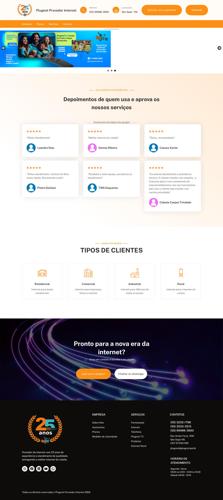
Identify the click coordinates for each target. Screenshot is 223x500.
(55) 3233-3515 (180, 426)
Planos (96, 431)
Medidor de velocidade (104, 436)
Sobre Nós (98, 422)
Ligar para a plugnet (93, 373)
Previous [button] (4, 48)
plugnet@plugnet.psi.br (183, 448)
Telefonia (136, 431)
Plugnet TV (137, 436)
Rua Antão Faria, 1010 (182, 435)
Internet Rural (138, 445)
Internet (135, 427)
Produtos (136, 441)
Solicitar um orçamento (162, 10)
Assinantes (98, 427)
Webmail (197, 10)
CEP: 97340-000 (179, 443)
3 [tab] (115, 70)
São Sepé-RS (177, 439)
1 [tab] (108, 70)
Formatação (137, 422)
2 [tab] (111, 70)
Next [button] (219, 48)
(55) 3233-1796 (180, 422)
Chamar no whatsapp (131, 373)
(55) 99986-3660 (182, 430)
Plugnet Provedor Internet (56, 10)
